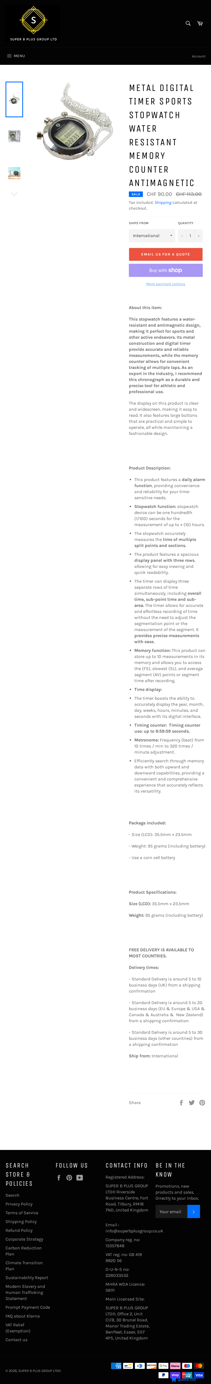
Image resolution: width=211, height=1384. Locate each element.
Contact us (16, 1339)
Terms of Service (21, 1212)
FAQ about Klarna (22, 1316)
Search (12, 1195)
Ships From (139, 223)
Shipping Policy (21, 1221)
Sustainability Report (26, 1277)
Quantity (185, 223)
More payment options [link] (165, 284)
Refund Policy (18, 1230)
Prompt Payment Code (27, 1307)
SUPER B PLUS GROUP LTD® (39, 1371)
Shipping (163, 202)
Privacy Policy (18, 1204)
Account (199, 56)
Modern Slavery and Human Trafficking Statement (25, 1292)
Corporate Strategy (24, 1239)
